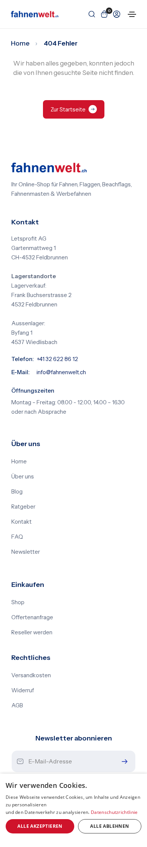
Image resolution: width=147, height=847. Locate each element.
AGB (17, 705)
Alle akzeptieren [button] (39, 826)
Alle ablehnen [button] (109, 826)
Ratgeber (23, 506)
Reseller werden (31, 632)
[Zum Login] (115, 14)
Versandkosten (31, 675)
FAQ (17, 536)
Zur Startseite (68, 109)
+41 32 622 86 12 (57, 359)
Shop (17, 602)
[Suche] (90, 14)
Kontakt (21, 521)
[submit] (122, 761)
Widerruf (22, 690)
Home (20, 43)
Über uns (22, 476)
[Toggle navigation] (132, 14)
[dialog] (73, 810)
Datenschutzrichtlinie (114, 812)
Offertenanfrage (32, 617)
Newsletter (25, 551)
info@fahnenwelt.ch (61, 372)
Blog (17, 491)
